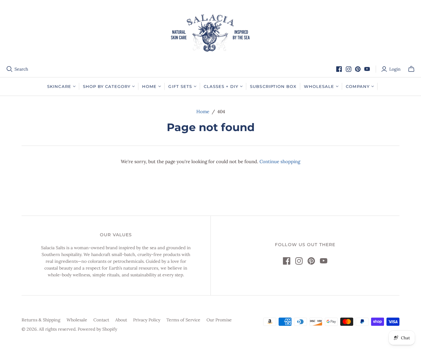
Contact (101, 320)
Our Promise (219, 320)
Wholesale (77, 320)
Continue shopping (280, 161)
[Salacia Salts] (210, 32)
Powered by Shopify (97, 329)
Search (21, 69)
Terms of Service (183, 320)
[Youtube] (367, 69)
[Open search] (9, 69)
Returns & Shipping (41, 320)
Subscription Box (273, 86)
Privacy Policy (146, 320)
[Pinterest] (358, 69)
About (121, 320)
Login (395, 69)
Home (202, 111)
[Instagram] (348, 69)
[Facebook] (339, 69)
